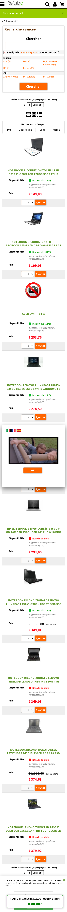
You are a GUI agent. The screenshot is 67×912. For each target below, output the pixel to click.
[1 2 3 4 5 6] (28, 489)
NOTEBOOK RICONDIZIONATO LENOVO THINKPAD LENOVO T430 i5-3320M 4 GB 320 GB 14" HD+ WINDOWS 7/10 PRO (33, 681)
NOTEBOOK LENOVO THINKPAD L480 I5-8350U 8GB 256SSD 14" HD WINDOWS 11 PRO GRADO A (33, 388)
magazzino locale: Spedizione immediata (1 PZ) (41, 329)
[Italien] (8, 431)
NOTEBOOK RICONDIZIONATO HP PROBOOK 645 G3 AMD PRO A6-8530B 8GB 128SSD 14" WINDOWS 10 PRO (33, 245)
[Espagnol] (18, 431)
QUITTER (64, 880)
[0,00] (62, 4)
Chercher (33, 38)
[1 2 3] (28, 203)
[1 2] (28, 417)
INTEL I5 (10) (29, 76)
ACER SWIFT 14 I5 (33, 314)
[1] (28, 346)
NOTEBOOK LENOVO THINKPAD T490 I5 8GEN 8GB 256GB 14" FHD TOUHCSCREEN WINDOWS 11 (33, 830)
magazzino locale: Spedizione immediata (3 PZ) (41, 186)
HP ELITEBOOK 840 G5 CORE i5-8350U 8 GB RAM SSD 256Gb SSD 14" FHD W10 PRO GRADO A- (33, 532)
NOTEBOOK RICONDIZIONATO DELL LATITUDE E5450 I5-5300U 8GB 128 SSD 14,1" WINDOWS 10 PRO (33, 753)
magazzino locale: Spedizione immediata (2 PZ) (41, 400)
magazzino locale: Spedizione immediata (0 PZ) (41, 544)
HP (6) (6, 68)
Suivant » (37, 104)
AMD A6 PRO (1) (10, 76)
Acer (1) (7, 61)
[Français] (13, 431)
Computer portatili (13, 13)
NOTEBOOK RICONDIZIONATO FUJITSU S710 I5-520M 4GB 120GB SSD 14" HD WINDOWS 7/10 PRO (33, 173)
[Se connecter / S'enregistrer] (55, 4)
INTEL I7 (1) (48, 76)
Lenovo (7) (28, 68)
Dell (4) (26, 61)
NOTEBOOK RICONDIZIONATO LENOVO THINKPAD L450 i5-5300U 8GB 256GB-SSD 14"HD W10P (33, 603)
